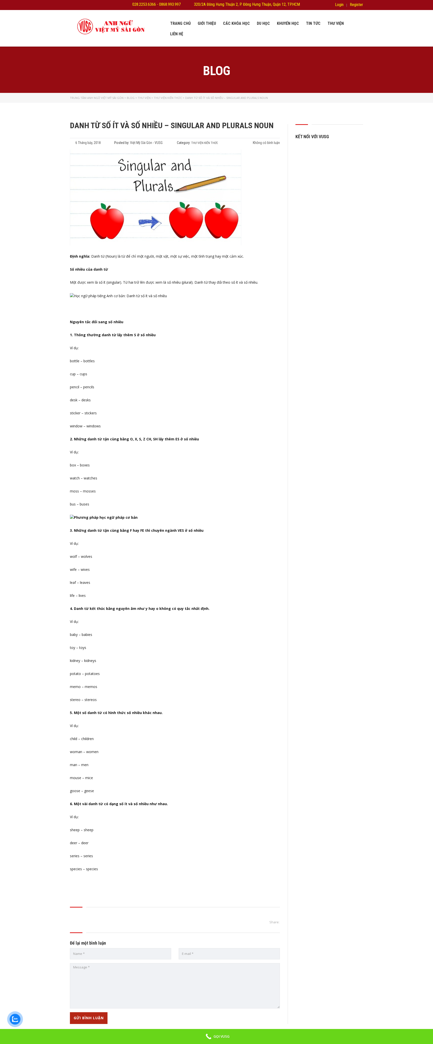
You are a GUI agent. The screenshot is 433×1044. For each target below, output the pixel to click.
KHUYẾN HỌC (288, 23)
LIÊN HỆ (176, 34)
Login (339, 5)
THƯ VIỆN (336, 23)
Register (356, 5)
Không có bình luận (266, 143)
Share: (274, 922)
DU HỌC (263, 23)
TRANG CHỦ (180, 23)
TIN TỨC (313, 23)
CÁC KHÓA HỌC (236, 23)
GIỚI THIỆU (207, 23)
